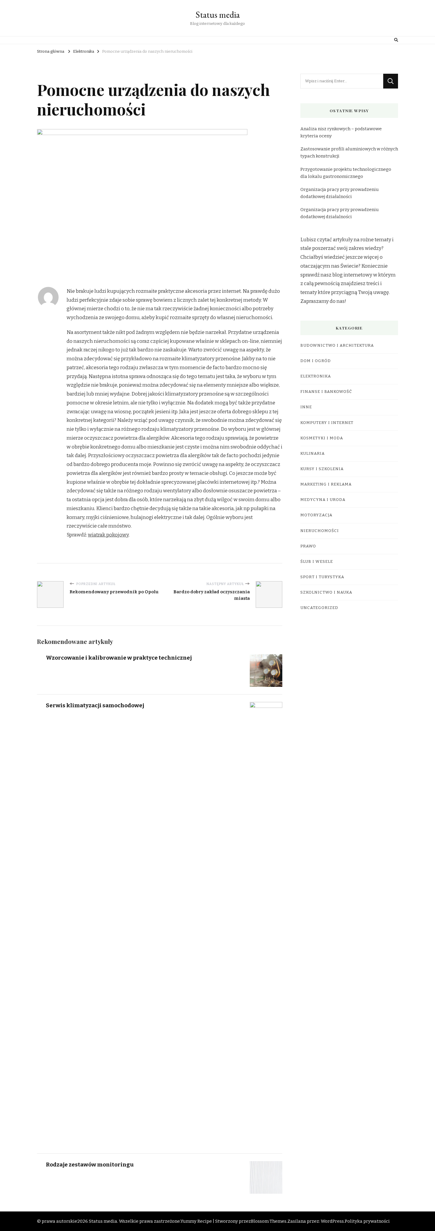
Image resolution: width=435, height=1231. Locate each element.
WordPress (332, 1221)
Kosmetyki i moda (321, 438)
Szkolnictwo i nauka (326, 592)
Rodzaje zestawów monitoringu (90, 1164)
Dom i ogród (315, 361)
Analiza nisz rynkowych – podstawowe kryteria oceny (341, 132)
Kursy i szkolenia (322, 469)
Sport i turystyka (322, 577)
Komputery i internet (326, 422)
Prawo (308, 546)
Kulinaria (312, 453)
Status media (218, 14)
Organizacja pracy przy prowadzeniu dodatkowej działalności (339, 193)
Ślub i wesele (316, 561)
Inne (306, 407)
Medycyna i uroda (322, 499)
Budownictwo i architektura (337, 345)
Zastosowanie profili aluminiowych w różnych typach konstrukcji (349, 152)
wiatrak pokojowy (108, 535)
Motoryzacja (316, 515)
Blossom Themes (268, 1221)
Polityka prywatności (367, 1221)
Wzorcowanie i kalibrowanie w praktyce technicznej (119, 657)
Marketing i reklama (326, 484)
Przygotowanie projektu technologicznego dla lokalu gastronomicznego (345, 173)
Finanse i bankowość (326, 391)
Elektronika (315, 376)
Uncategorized (319, 607)
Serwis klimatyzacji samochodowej (95, 705)
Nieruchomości (319, 530)
